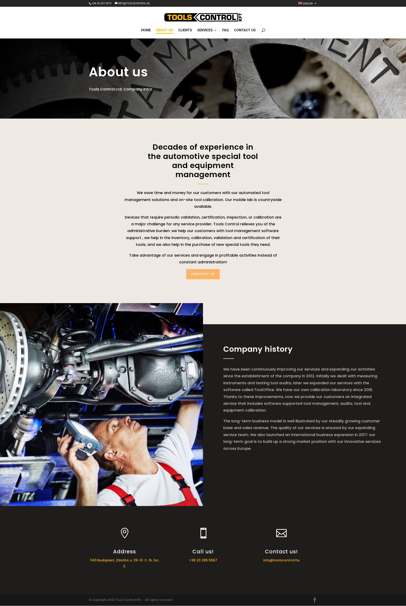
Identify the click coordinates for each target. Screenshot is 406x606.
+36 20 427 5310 (101, 3)
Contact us (245, 30)
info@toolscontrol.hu (281, 560)
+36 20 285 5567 (203, 560)
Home (146, 30)
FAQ (225, 30)
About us (164, 30)
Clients (185, 30)
